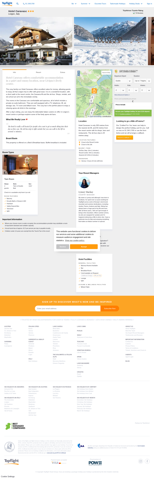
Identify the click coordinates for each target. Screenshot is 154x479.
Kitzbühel (7, 335)
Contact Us (129, 341)
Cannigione (8, 346)
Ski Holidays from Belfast (85, 391)
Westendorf (32, 413)
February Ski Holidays (84, 408)
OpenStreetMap (96, 116)
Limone (55, 339)
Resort (38, 72)
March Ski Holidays (83, 411)
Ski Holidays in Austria (38, 387)
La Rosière (56, 391)
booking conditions (125, 114)
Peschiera (56, 346)
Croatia (80, 372)
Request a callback (125, 137)
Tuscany (80, 341)
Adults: (116, 85)
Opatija (79, 376)
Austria (7, 326)
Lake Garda (58, 326)
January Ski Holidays (84, 406)
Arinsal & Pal (8, 389)
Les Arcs (55, 393)
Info (14, 72)
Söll (30, 411)
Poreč (79, 374)
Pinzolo (6, 406)
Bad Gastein (33, 389)
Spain (79, 357)
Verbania (80, 365)
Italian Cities (34, 326)
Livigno (6, 402)
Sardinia (7, 341)
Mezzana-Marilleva (59, 361)
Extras (62, 72)
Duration (137, 76)
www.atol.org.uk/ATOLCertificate (56, 453)
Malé (54, 359)
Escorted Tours (100, 4)
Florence (31, 335)
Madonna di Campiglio (11, 408)
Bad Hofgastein (34, 391)
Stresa (79, 367)
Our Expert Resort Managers (134, 333)
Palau (6, 344)
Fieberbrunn (33, 393)
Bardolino (56, 331)
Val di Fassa (8, 411)
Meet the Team (130, 331)
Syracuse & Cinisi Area (84, 337)
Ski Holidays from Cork (84, 393)
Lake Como (81, 326)
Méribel (55, 395)
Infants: (143, 85)
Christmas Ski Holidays (84, 402)
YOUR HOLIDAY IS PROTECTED (128, 71)
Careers (128, 344)
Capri (30, 354)
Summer (86, 3)
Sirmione (56, 350)
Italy (30, 359)
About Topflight (130, 328)
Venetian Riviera (84, 350)
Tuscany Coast (82, 344)
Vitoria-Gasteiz (82, 359)
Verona (31, 333)
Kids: (129, 85)
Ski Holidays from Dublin (85, 389)
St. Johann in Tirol (10, 331)
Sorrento (31, 344)
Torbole (55, 344)
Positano (31, 346)
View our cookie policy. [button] (75, 240)
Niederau (32, 404)
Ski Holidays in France (62, 387)
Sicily (79, 335)
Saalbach (32, 406)
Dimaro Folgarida (58, 363)
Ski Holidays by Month (86, 398)
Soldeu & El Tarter (10, 393)
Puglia (79, 331)
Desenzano (56, 335)
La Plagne (56, 389)
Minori (31, 350)
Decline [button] (63, 247)
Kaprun (31, 395)
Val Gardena (8, 404)
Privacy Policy (130, 346)
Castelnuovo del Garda (60, 333)
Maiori (31, 348)
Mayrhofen (7, 337)
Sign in (149, 4)
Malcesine (56, 341)
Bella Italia (56, 328)
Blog (127, 361)
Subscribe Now (110, 308)
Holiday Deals (136, 3)
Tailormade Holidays (117, 4)
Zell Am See (8, 328)
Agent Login (129, 357)
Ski (74, 3)
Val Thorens (57, 398)
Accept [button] (84, 247)
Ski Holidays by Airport (86, 387)
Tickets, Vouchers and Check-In (135, 350)
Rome (30, 328)
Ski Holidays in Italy (12, 398)
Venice (31, 331)
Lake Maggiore (83, 363)
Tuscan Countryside (83, 346)
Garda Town (57, 337)
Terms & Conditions (131, 348)
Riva (54, 348)
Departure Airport (120, 76)
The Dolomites (9, 400)
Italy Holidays (33, 361)
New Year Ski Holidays (84, 404)
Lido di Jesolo (81, 352)
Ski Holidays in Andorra (14, 387)
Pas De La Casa (9, 391)
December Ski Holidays (84, 400)
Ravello (31, 352)
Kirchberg (7, 333)
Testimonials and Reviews (134, 335)
